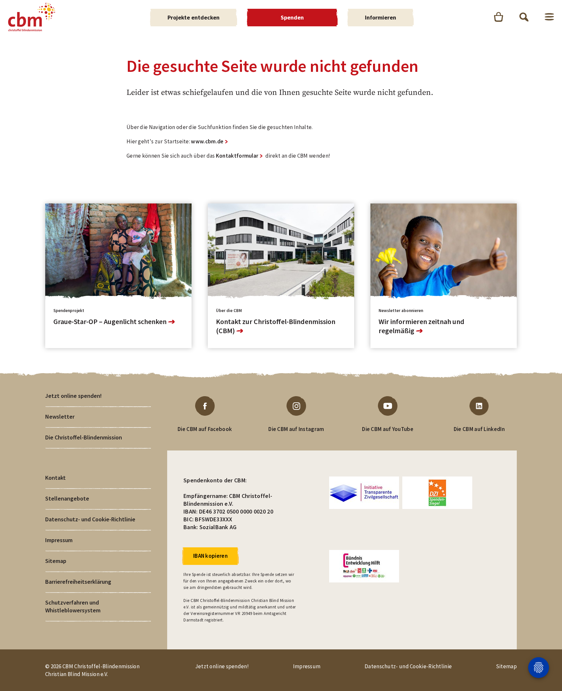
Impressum (59, 540)
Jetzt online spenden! (73, 395)
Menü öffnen (549, 16)
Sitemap (55, 561)
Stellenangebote (67, 498)
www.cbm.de (207, 141)
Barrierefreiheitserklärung (78, 581)
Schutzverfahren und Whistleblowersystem (72, 606)
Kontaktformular (237, 155)
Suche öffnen (524, 16)
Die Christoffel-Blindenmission (83, 437)
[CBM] (31, 17)
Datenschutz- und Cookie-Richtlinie (90, 519)
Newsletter (59, 416)
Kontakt (55, 477)
